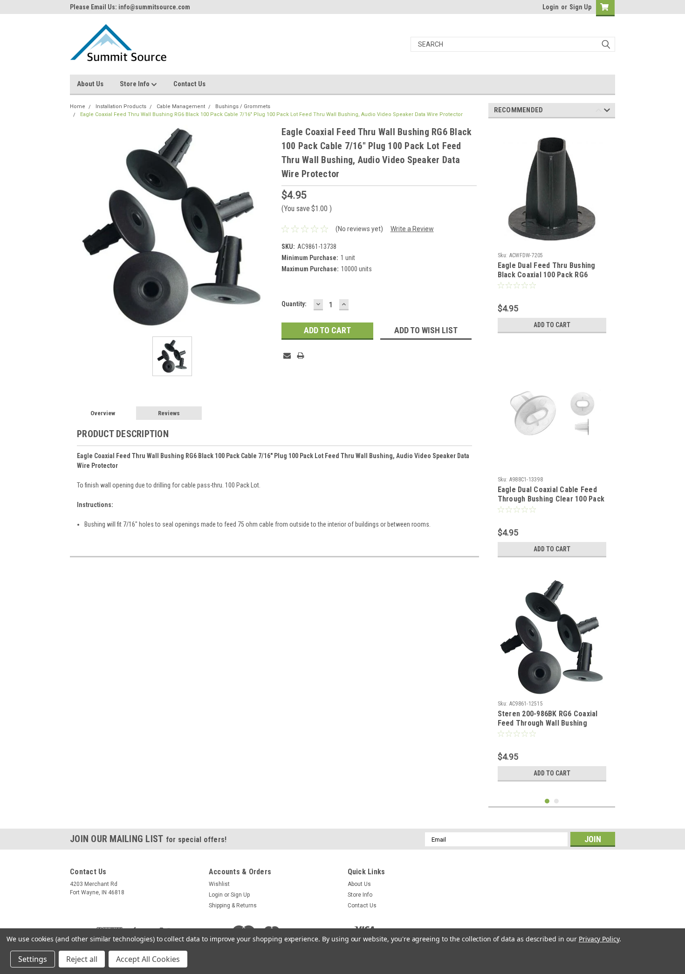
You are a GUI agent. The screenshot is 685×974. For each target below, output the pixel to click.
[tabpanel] (552, 231)
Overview (102, 413)
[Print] (300, 355)
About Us (90, 84)
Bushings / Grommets (242, 106)
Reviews (169, 413)
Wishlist (219, 884)
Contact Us (189, 84)
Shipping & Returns (233, 905)
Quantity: (294, 304)
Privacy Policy (599, 938)
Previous (598, 111)
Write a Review (412, 229)
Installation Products (121, 106)
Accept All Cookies (148, 959)
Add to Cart (552, 325)
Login (550, 7)
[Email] (287, 355)
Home (77, 106)
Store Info (135, 84)
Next (606, 111)
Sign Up (580, 7)
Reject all (81, 959)
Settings (32, 959)
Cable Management (181, 106)
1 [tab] (547, 801)
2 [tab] (556, 801)
